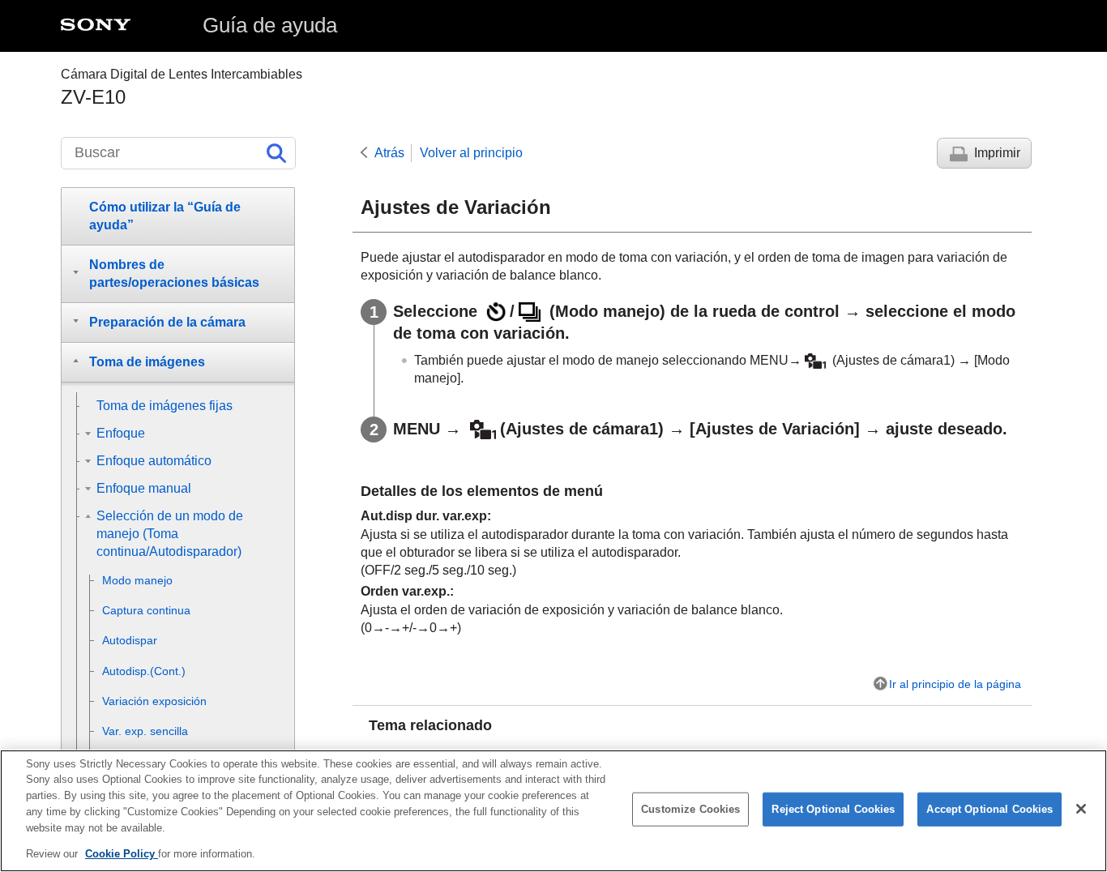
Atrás (389, 153)
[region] (553, 811)
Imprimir (997, 153)
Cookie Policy (121, 853)
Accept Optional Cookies (989, 809)
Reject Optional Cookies (833, 809)
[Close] (1081, 809)
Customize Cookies (690, 809)
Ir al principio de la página (955, 684)
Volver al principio (471, 153)
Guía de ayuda (270, 25)
